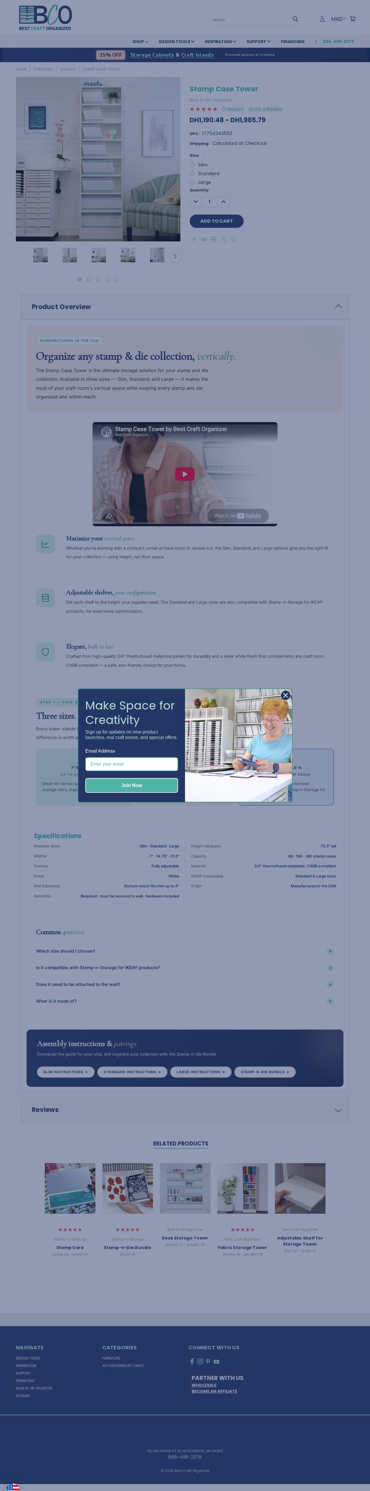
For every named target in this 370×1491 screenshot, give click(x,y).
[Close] (286, 695)
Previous (354, 1473)
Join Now (131, 785)
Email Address (100, 751)
